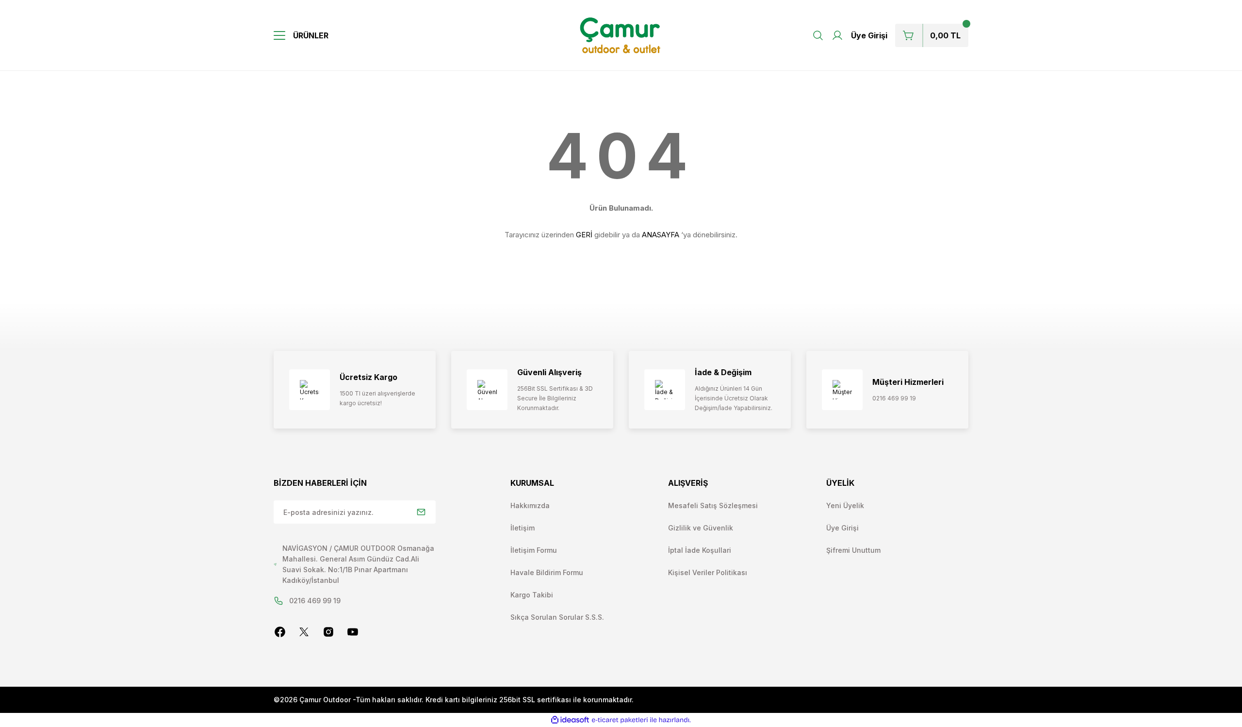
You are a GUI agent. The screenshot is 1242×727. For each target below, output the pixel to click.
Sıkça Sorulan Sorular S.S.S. (557, 617)
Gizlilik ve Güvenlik (700, 528)
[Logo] (621, 35)
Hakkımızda (530, 505)
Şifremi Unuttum (853, 550)
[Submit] (421, 512)
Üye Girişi (842, 528)
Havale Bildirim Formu (546, 572)
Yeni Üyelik (845, 505)
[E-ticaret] (619, 720)
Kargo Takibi (531, 595)
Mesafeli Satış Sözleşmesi (713, 505)
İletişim (522, 528)
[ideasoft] (570, 720)
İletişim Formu (533, 550)
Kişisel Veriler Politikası (707, 572)
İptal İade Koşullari (699, 550)
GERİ (584, 234)
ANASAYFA (660, 234)
